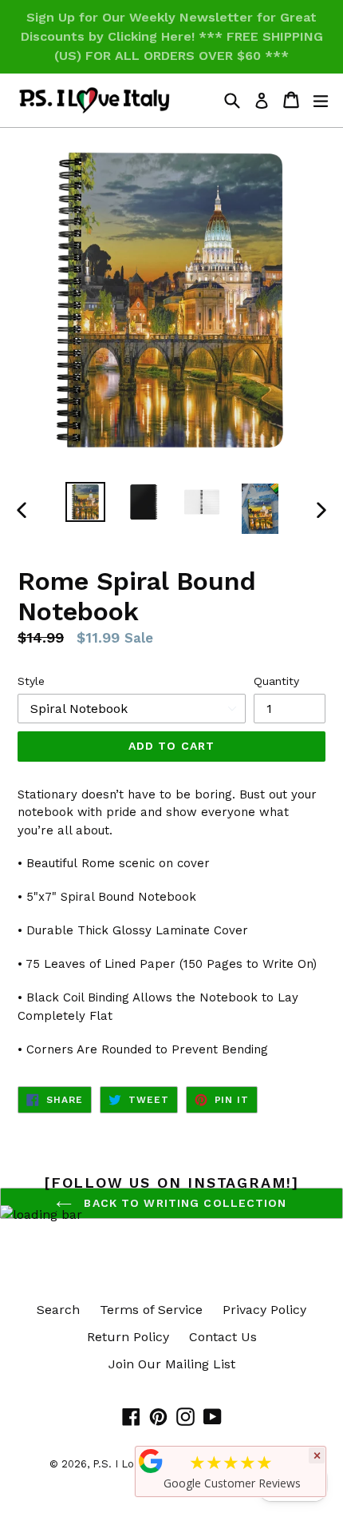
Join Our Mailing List (171, 1364)
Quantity (276, 681)
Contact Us (223, 1336)
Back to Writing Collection (183, 1202)
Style (31, 681)
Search (58, 1309)
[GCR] (150, 1461)
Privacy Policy (264, 1309)
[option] (85, 502)
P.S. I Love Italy (132, 1464)
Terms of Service (151, 1309)
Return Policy (128, 1336)
